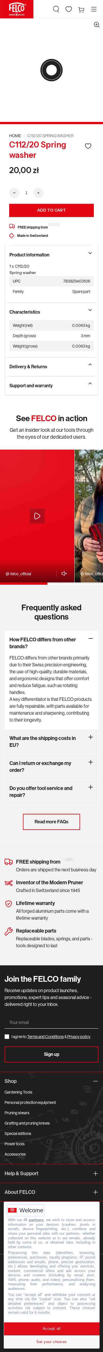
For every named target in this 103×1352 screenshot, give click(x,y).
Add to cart (51, 210)
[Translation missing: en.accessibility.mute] (62, 573)
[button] (56, 9)
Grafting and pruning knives (27, 1123)
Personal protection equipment (30, 1102)
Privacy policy (78, 1036)
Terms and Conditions (45, 1036)
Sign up (51, 1054)
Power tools (15, 1144)
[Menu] (93, 9)
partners (36, 1220)
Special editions (18, 1133)
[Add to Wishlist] (88, 145)
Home (15, 135)
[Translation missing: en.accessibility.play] (37, 516)
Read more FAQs (51, 821)
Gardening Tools (18, 1092)
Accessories (15, 1154)
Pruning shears (17, 1113)
